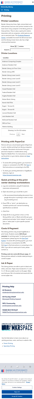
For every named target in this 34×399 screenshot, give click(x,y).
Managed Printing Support (11, 299)
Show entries (17, 46)
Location (6, 58)
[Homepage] (17, 371)
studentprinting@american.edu (13, 292)
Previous (12, 134)
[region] (17, 386)
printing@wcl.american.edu (11, 305)
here (28, 165)
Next (23, 134)
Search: (6, 50)
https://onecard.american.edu (12, 175)
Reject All (17, 392)
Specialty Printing (9, 346)
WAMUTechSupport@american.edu (14, 312)
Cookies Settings (17, 387)
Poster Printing (8, 343)
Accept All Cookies (17, 396)
